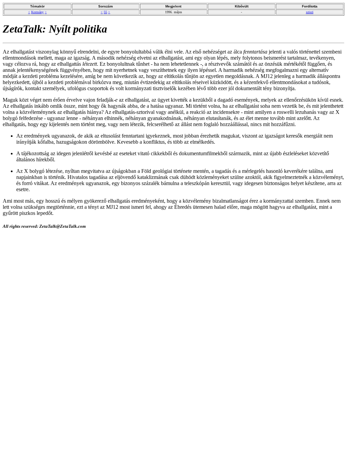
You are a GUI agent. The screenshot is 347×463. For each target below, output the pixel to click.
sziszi (309, 12)
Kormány (37, 12)
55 (105, 12)
